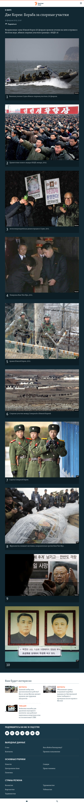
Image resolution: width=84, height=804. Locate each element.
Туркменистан (49, 785)
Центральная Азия (12, 768)
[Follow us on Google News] (32, 733)
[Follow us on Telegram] (22, 733)
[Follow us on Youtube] (7, 733)
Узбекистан (47, 789)
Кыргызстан (10, 789)
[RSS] (37, 733)
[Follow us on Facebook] (17, 733)
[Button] (11, 25)
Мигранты (23, 687)
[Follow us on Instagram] (12, 733)
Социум (46, 764)
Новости (8, 764)
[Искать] (57, 801)
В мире (8, 10)
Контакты (9, 752)
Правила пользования (51, 752)
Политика (9, 773)
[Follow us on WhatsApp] (27, 733)
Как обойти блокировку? (52, 747)
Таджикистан (10, 794)
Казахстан (9, 785)
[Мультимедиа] (27, 801)
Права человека (49, 768)
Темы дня (22, 706)
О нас (7, 747)
